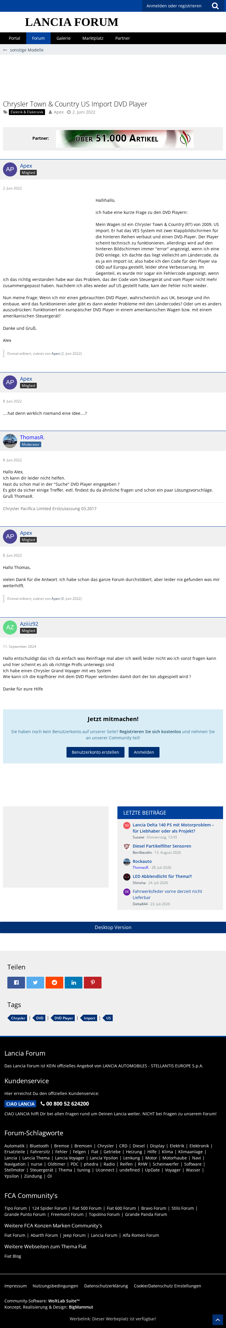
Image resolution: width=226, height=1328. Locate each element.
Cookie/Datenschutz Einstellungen (167, 1286)
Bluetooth (39, 1146)
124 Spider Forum (49, 1208)
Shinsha (139, 882)
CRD (123, 1146)
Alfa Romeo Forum (141, 1235)
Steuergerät (41, 1170)
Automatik (14, 1146)
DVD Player (63, 1018)
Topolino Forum (104, 1214)
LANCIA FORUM (72, 22)
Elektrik (177, 1146)
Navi (196, 1158)
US (108, 1018)
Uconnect (105, 1170)
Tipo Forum (15, 1208)
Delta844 (140, 903)
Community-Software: (42, 1301)
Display (157, 1146)
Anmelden (144, 752)
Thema (65, 1170)
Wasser (193, 1170)
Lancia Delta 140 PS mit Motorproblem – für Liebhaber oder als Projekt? (173, 828)
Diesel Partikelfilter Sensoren (162, 846)
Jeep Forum (74, 1235)
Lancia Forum (104, 1235)
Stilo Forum (183, 1208)
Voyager (173, 1170)
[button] (215, 6)
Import (89, 1018)
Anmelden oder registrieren (174, 6)
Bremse (61, 1146)
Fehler (61, 1151)
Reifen (126, 1164)
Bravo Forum (153, 1208)
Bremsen (83, 1146)
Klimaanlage (190, 1151)
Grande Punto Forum (25, 1214)
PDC (75, 1164)
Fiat (94, 1151)
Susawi (138, 837)
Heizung (134, 1151)
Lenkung (131, 1158)
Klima (167, 1151)
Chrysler (18, 1018)
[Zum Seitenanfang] (217, 1319)
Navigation (15, 1164)
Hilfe (152, 1151)
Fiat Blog (12, 1256)
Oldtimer (56, 1164)
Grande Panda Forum (146, 1214)
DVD (40, 1018)
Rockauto (142, 861)
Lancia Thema (36, 1158)
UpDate (152, 1170)
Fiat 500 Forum (87, 1208)
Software (193, 1164)
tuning (83, 1170)
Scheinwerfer (166, 1164)
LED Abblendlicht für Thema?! (162, 876)
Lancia (10, 1158)
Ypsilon (11, 1176)
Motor (151, 1158)
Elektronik (199, 1146)
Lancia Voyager (69, 1158)
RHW (142, 1164)
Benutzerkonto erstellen (95, 752)
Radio (109, 1164)
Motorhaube (174, 1158)
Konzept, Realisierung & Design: (48, 1307)
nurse (36, 1164)
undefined (129, 1170)
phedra (91, 1164)
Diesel (139, 1146)
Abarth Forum (44, 1235)
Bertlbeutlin (142, 852)
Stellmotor (14, 1170)
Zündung (33, 1176)
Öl (49, 1176)
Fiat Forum (14, 1235)
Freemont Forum (67, 1214)
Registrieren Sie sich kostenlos (150, 731)
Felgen (79, 1151)
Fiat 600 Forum (121, 1208)
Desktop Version (113, 927)
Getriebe (112, 1151)
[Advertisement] (113, 79)
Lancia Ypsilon (104, 1158)
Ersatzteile (14, 1151)
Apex (59, 112)
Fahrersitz (40, 1151)
